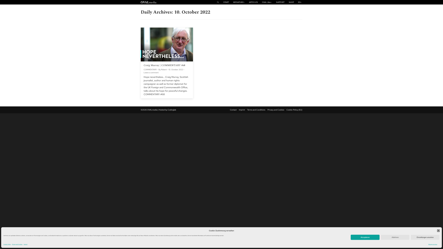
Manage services (432, 244)
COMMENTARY (150, 69)
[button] (438, 231)
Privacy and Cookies (17, 244)
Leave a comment (151, 72)
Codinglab (172, 110)
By (163, 69)
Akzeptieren (365, 237)
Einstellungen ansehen (425, 237)
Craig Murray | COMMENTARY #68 (164, 65)
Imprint (25, 244)
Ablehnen (395, 237)
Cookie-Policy (7, 244)
